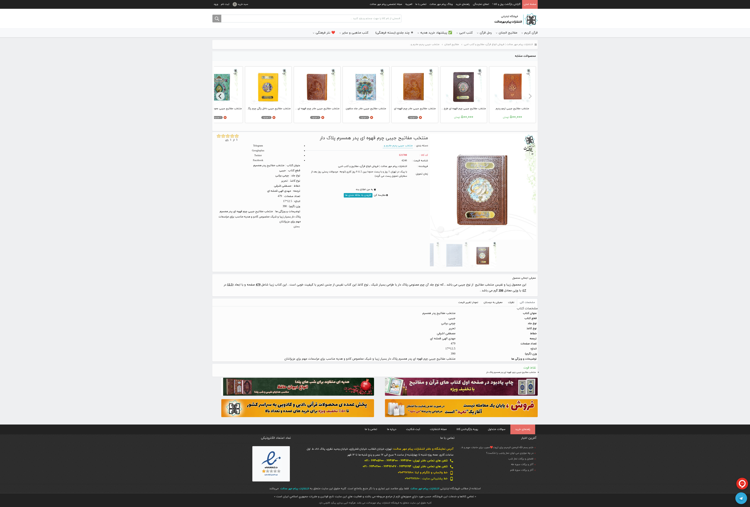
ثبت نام (225, 4)
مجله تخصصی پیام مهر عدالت (386, 4)
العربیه (408, 4)
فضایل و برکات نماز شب (520, 459)
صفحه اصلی (530, 4)
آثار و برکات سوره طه (522, 464)
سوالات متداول (496, 429)
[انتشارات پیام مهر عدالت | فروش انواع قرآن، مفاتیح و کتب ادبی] (516, 19)
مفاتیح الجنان (508, 33)
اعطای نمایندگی (481, 4)
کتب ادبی (466, 33)
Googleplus (258, 150)
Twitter (258, 155)
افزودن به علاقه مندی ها (358, 195)
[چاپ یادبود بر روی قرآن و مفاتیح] (461, 386)
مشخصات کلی (527, 302)
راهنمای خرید (463, 4)
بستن (297, 226)
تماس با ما (420, 4)
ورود (216, 4)
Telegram (258, 146)
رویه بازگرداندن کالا (467, 429)
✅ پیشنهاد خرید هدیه (436, 33)
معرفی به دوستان (493, 302)
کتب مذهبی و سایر (355, 33)
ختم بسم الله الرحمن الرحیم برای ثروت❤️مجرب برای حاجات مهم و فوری (495, 447)
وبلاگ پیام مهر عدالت (441, 4)
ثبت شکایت (413, 429)
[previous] (529, 96)
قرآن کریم (531, 33)
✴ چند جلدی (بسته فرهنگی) (394, 33)
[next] (220, 96)
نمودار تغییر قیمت (468, 302)
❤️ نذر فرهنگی (325, 33)
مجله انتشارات (438, 429)
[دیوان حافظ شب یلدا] (297, 386)
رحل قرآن (486, 33)
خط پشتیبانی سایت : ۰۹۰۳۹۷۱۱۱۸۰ (429, 479)
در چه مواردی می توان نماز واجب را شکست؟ (509, 453)
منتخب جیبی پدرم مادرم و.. (398, 145)
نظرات (511, 302)
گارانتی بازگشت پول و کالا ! (506, 4)
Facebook (258, 160)
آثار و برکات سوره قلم (521, 470)
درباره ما (391, 429)
